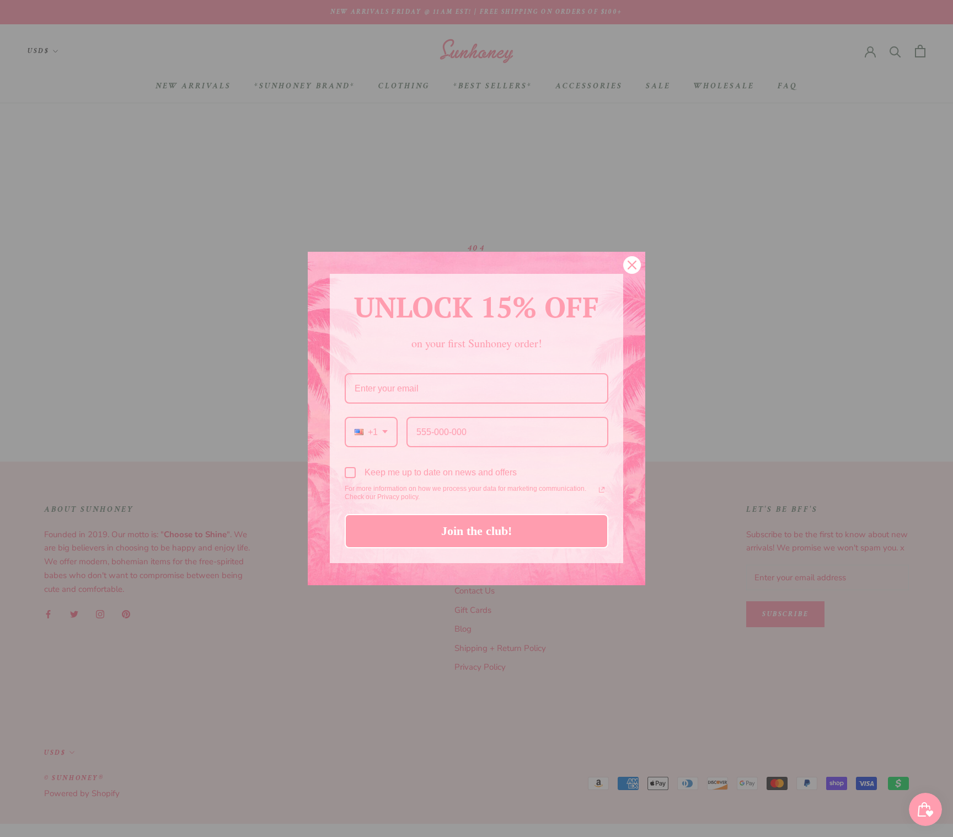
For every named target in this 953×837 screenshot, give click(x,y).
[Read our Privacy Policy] (601, 489)
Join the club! (476, 531)
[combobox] (371, 432)
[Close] (632, 265)
